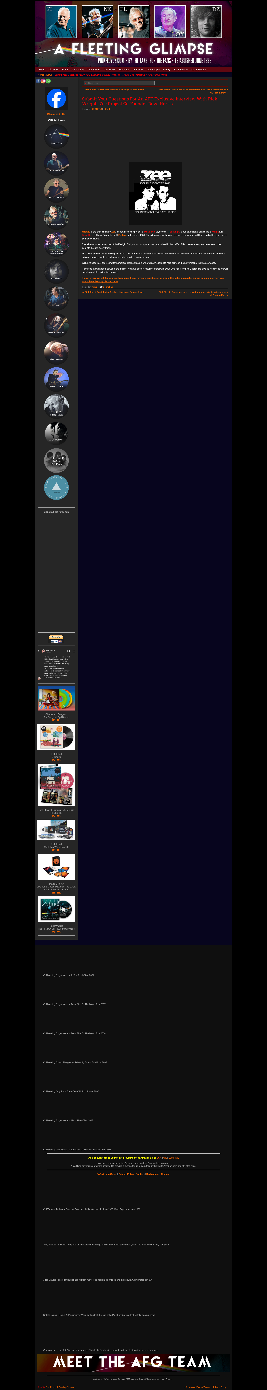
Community (78, 69)
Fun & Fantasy (181, 69)
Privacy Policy (126, 1174)
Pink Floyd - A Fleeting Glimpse (60, 1387)
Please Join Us (56, 114)
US (53, 720)
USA (159, 1157)
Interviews (138, 69)
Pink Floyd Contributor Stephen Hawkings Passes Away (113, 90)
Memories (124, 69)
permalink (108, 287)
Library (166, 69)
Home (42, 69)
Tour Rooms (93, 69)
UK (59, 720)
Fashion (122, 235)
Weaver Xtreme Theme (199, 1387)
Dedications (153, 1174)
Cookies (140, 1174)
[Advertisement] (155, 134)
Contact (165, 1174)
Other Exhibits (198, 69)
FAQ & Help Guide (107, 1174)
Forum (65, 69)
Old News (53, 69)
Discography (153, 69)
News (49, 74)
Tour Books (109, 69)
